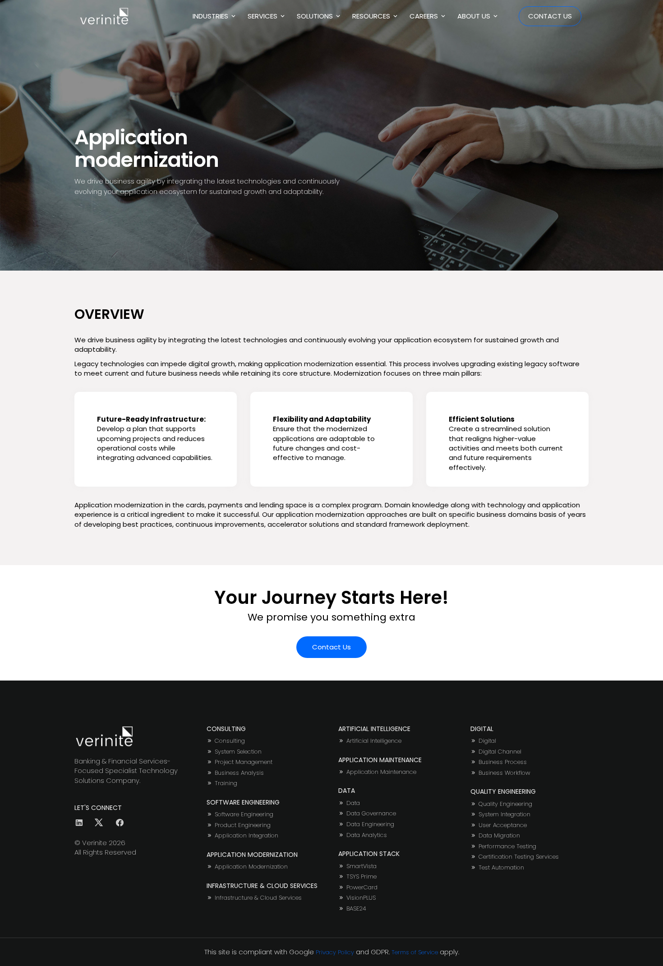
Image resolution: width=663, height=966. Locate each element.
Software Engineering (244, 814)
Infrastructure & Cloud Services (258, 898)
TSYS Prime (361, 877)
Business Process (503, 762)
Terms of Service (414, 952)
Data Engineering (370, 824)
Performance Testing (507, 846)
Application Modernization (251, 867)
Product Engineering (243, 825)
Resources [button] (372, 16)
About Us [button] (474, 16)
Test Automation (501, 868)
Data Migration (499, 836)
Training (226, 783)
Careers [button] (425, 16)
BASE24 (356, 909)
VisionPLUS (361, 898)
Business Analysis (239, 773)
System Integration (504, 814)
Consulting (230, 741)
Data (353, 803)
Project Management (243, 762)
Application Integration (246, 836)
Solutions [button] (316, 16)
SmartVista (361, 866)
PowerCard (362, 887)
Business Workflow (504, 773)
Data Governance (371, 814)
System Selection (238, 752)
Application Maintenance (381, 772)
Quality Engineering (505, 804)
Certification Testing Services (519, 857)
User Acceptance (503, 825)
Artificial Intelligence (373, 741)
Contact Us (550, 16)
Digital (487, 741)
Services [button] (263, 16)
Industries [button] (211, 16)
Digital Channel (500, 752)
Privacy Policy (335, 952)
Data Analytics (366, 835)
